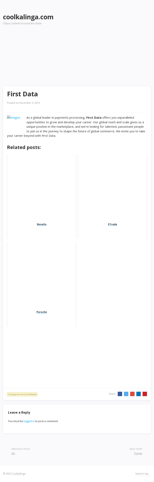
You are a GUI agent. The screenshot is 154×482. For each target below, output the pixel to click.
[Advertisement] (110, 38)
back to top (142, 473)
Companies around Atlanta (22, 394)
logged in (29, 421)
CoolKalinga (18, 473)
